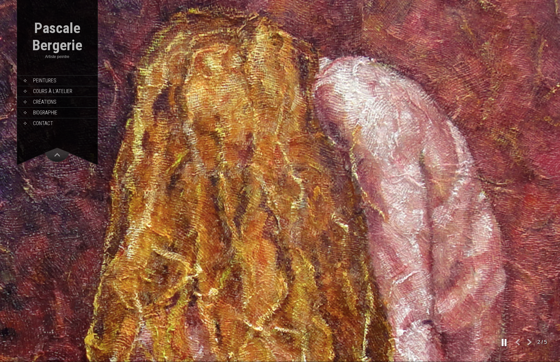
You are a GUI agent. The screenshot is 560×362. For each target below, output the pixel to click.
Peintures (44, 80)
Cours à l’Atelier (52, 91)
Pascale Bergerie (57, 36)
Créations (44, 102)
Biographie (45, 113)
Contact (43, 123)
